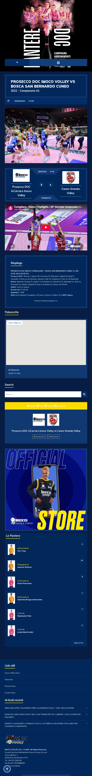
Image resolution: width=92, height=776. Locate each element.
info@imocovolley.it (12, 766)
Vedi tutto (78, 643)
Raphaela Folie (24, 616)
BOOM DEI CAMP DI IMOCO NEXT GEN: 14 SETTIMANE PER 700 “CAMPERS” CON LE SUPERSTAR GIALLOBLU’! (43, 715)
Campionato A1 (40, 437)
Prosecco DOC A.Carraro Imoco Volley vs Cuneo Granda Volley (46, 430)
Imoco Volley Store (12, 673)
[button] (7, 768)
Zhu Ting (21, 551)
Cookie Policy (10, 693)
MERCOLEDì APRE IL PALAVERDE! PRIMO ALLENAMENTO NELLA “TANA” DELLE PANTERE (39, 708)
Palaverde (15, 370)
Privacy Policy (10, 686)
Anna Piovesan (24, 583)
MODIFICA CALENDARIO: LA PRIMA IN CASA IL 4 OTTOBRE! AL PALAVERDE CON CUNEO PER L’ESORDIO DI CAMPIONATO (41, 724)
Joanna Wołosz (24, 567)
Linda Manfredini (25, 632)
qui (56, 301)
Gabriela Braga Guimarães (29, 599)
